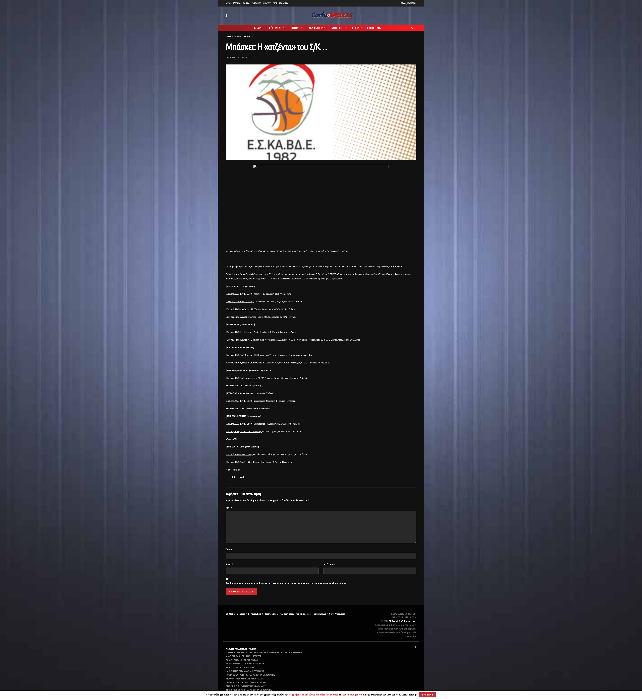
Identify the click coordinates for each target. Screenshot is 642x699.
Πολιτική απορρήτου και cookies (295, 614)
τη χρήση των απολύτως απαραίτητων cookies (314, 694)
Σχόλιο (230, 507)
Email (229, 564)
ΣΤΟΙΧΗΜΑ (283, 3)
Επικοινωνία (320, 614)
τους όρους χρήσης (353, 694)
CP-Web (229, 614)
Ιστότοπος (329, 564)
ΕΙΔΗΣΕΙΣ (238, 36)
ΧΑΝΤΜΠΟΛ (256, 3)
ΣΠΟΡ (275, 3)
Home (228, 36)
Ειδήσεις (241, 614)
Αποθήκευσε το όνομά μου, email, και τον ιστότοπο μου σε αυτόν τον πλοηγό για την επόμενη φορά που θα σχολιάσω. (286, 583)
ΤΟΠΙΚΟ (246, 3)
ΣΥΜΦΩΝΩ (427, 694)
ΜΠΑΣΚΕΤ (267, 3)
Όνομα (230, 549)
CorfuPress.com (337, 614)
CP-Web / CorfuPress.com (402, 621)
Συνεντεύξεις (254, 614)
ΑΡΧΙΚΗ (228, 3)
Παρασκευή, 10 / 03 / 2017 (238, 57)
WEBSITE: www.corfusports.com (241, 649)
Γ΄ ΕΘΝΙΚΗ (237, 3)
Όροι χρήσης (270, 614)
